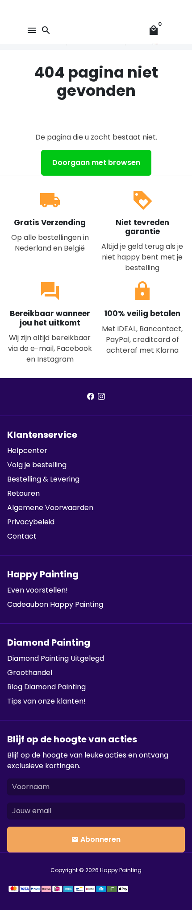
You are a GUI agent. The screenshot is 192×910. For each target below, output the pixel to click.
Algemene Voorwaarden (50, 507)
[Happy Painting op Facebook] (90, 396)
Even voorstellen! (37, 590)
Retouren (23, 493)
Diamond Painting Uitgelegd (55, 658)
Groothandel (29, 672)
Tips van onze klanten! (46, 701)
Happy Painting (121, 870)
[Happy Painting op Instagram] (101, 396)
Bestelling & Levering (43, 479)
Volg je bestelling (37, 465)
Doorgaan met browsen (96, 162)
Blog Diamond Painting (46, 687)
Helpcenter (27, 450)
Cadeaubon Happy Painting (55, 604)
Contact (22, 536)
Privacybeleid (30, 522)
